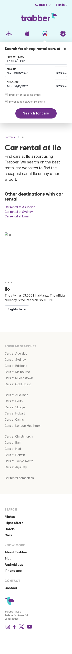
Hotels (10, 529)
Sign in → (62, 4)
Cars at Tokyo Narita (19, 461)
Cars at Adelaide (16, 353)
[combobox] (36, 59)
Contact (11, 588)
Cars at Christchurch (19, 436)
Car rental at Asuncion (20, 207)
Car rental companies (19, 478)
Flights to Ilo (17, 309)
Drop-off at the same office (25, 94)
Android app (14, 564)
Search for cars (36, 113)
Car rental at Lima (17, 216)
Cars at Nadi (13, 449)
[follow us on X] (21, 629)
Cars (8, 535)
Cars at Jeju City (16, 467)
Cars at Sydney (15, 359)
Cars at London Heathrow (23, 426)
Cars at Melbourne (17, 372)
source (8, 282)
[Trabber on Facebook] (15, 629)
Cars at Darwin (15, 455)
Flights (10, 517)
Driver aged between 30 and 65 (27, 101)
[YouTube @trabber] (29, 629)
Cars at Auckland (16, 395)
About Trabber (16, 552)
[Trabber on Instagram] (8, 629)
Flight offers (14, 523)
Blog (8, 558)
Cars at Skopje (15, 407)
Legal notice (12, 618)
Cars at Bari (13, 442)
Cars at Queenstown (19, 378)
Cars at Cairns (14, 419)
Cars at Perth (14, 401)
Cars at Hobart (15, 413)
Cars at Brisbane (16, 366)
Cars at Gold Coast (18, 384)
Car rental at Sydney (19, 212)
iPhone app (13, 571)
